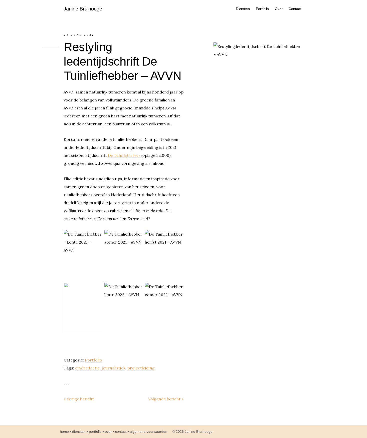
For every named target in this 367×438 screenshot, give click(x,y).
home (64, 432)
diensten (79, 432)
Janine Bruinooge (83, 8)
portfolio (95, 432)
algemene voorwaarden (148, 432)
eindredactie (87, 367)
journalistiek (113, 367)
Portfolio (93, 359)
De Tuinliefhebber (124, 155)
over (108, 432)
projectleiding (141, 367)
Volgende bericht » (166, 398)
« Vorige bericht (79, 398)
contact (121, 432)
